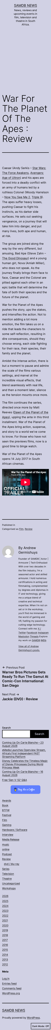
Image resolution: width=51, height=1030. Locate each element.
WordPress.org (11, 993)
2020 (5, 925)
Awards (6, 800)
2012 (5, 964)
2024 (5, 905)
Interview (7, 834)
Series (5, 868)
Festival (6, 815)
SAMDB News (25, 5)
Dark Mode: (38, 1026)
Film (21, 528)
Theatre (7, 878)
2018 (5, 935)
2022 (5, 915)
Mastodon (23, 636)
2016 (5, 944)
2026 (5, 896)
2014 (5, 954)
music (5, 844)
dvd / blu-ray (11, 863)
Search (6, 727)
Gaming (6, 824)
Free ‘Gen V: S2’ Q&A (14, 779)
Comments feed (11, 988)
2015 (5, 949)
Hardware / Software (14, 829)
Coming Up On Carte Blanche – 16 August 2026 (22, 773)
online (5, 849)
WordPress (33, 1017)
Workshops (9, 888)
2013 (5, 959)
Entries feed (9, 983)
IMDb (43, 640)
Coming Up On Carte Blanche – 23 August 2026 (22, 744)
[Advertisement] (25, 62)
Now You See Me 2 (17, 197)
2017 (5, 939)
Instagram (43, 632)
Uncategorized (11, 883)
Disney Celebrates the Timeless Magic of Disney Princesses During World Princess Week (25, 764)
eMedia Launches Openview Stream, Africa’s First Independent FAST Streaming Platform (24, 753)
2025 (5, 901)
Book (5, 805)
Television (8, 873)
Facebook (32, 632)
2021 (5, 920)
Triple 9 (37, 197)
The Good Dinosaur (15, 258)
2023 (5, 910)
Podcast (7, 854)
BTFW (5, 810)
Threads (34, 636)
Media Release (10, 839)
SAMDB (36, 640)
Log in (5, 978)
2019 (5, 930)
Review (28, 528)
